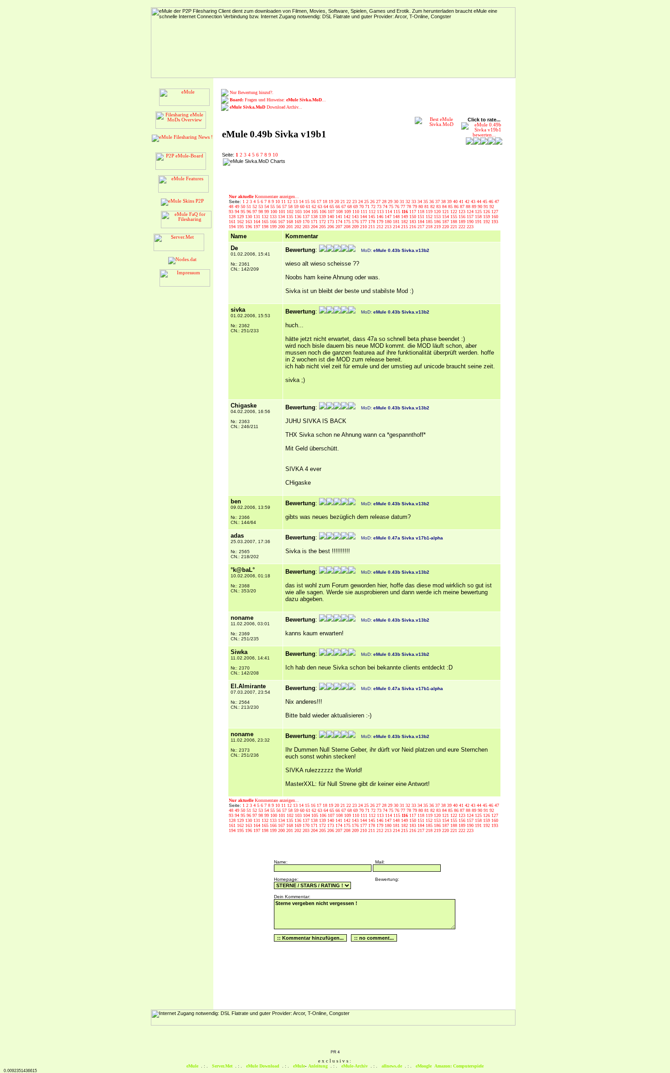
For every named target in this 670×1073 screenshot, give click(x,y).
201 (290, 226)
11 (284, 201)
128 (233, 216)
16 (314, 201)
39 (450, 201)
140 (331, 216)
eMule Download (262, 1065)
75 (392, 206)
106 (324, 211)
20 (337, 201)
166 (274, 221)
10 (275, 154)
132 (266, 216)
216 (413, 226)
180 (389, 221)
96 (250, 211)
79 (415, 206)
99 (267, 211)
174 (339, 221)
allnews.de (391, 1065)
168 (290, 221)
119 (430, 211)
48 (232, 206)
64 (327, 206)
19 (332, 201)
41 (462, 201)
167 (282, 221)
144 (364, 216)
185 (430, 221)
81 (427, 206)
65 (332, 206)
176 (356, 221)
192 (487, 221)
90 (481, 206)
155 (454, 216)
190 (471, 221)
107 (332, 211)
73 (380, 206)
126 (487, 211)
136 (298, 216)
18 (326, 201)
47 (497, 201)
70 (362, 206)
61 (309, 206)
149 (405, 216)
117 (413, 211)
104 (307, 211)
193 (494, 221)
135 (290, 216)
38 (444, 201)
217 (421, 226)
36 (432, 201)
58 (291, 206)
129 (241, 216)
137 (307, 216)
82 (433, 206)
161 (233, 221)
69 (356, 206)
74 (386, 206)
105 (315, 211)
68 (350, 206)
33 (414, 201)
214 (397, 226)
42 (468, 201)
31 (403, 201)
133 (274, 216)
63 (321, 206)
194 (233, 226)
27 (379, 201)
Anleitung (318, 1065)
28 (385, 201)
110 (356, 211)
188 (454, 221)
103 (299, 211)
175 (348, 221)
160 (494, 216)
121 (446, 211)
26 (373, 201)
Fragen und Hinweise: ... (278, 99)
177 (364, 221)
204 (315, 226)
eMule (192, 1065)
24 (361, 201)
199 (274, 226)
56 (279, 206)
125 (479, 211)
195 (241, 226)
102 (291, 211)
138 (315, 216)
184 (421, 221)
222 (463, 226)
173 (331, 221)
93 (232, 211)
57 (285, 206)
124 (471, 211)
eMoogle (424, 1065)
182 (405, 221)
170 (307, 221)
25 (367, 201)
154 (446, 216)
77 (404, 206)
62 (315, 206)
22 (349, 201)
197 (257, 226)
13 (296, 201)
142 (348, 216)
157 (471, 216)
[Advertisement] (347, 172)
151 (421, 216)
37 (438, 201)
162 (241, 221)
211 (372, 226)
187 (446, 221)
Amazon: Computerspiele (459, 1065)
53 (261, 206)
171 (315, 221)
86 (457, 206)
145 (372, 216)
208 (348, 226)
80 (421, 206)
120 (438, 211)
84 (445, 206)
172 (323, 221)
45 (486, 201)
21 (343, 201)
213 (389, 226)
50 (244, 206)
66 (338, 206)
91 (487, 206)
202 (298, 226)
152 (430, 216)
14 (302, 201)
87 (463, 206)
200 (282, 226)
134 (282, 216)
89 (475, 206)
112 (373, 211)
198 (266, 226)
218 (430, 226)
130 (249, 216)
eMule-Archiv (354, 1065)
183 (413, 221)
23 (355, 201)
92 (492, 206)
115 (397, 211)
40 (456, 201)
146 (380, 216)
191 (479, 221)
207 (339, 226)
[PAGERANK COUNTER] (335, 1052)
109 (348, 211)
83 (439, 206)
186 (438, 221)
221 (454, 226)
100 (274, 211)
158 (479, 216)
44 (480, 201)
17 (320, 201)
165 (266, 221)
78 (409, 206)
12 (290, 201)
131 (257, 216)
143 (356, 216)
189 (463, 221)
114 (389, 211)
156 (463, 216)
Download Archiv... (266, 107)
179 (380, 221)
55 (273, 206)
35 (426, 201)
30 (397, 201)
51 (250, 206)
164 (257, 221)
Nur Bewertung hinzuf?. (251, 92)
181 (397, 221)
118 (421, 211)
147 (389, 216)
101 (282, 211)
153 (438, 216)
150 (413, 216)
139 (323, 216)
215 (405, 226)
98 (261, 211)
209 (356, 226)
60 (303, 206)
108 (340, 211)
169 (298, 221)
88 (469, 206)
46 (492, 201)
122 (454, 211)
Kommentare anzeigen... (264, 196)
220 (446, 226)
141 (339, 216)
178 (372, 221)
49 (238, 206)
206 (331, 226)
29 (391, 201)
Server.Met (222, 1065)
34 (420, 201)
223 (470, 226)
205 (323, 226)
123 (463, 211)
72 (374, 206)
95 (244, 211)
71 (368, 206)
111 (365, 211)
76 (398, 206)
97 (255, 211)
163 (249, 221)
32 (409, 201)
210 (364, 226)
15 (308, 201)
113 (381, 211)
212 (380, 226)
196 (249, 226)
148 (397, 216)
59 (297, 206)
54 (267, 206)
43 (474, 201)
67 (344, 206)
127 (494, 211)
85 (451, 206)
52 (255, 206)
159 (487, 216)
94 (238, 211)
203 (307, 226)
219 (438, 226)
